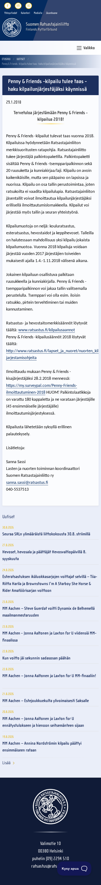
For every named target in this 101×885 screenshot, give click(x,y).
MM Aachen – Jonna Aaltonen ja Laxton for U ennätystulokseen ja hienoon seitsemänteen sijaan (43, 722)
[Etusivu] (11, 27)
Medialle (38, 13)
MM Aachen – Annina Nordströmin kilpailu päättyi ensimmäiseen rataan (42, 747)
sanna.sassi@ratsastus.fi (27, 483)
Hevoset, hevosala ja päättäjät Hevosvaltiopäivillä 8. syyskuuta (44, 555)
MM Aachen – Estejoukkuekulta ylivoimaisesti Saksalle (45, 700)
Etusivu (6, 59)
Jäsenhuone (51, 13)
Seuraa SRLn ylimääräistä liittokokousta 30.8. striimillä (46, 534)
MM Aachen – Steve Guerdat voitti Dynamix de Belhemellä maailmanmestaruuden (48, 612)
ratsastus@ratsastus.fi (50, 866)
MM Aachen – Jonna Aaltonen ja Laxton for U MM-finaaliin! (49, 675)
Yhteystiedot (10, 13)
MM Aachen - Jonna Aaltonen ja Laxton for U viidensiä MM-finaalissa (49, 637)
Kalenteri (25, 13)
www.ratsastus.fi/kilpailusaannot (46, 330)
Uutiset (21, 59)
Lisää (6, 762)
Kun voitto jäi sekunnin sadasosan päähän (36, 658)
